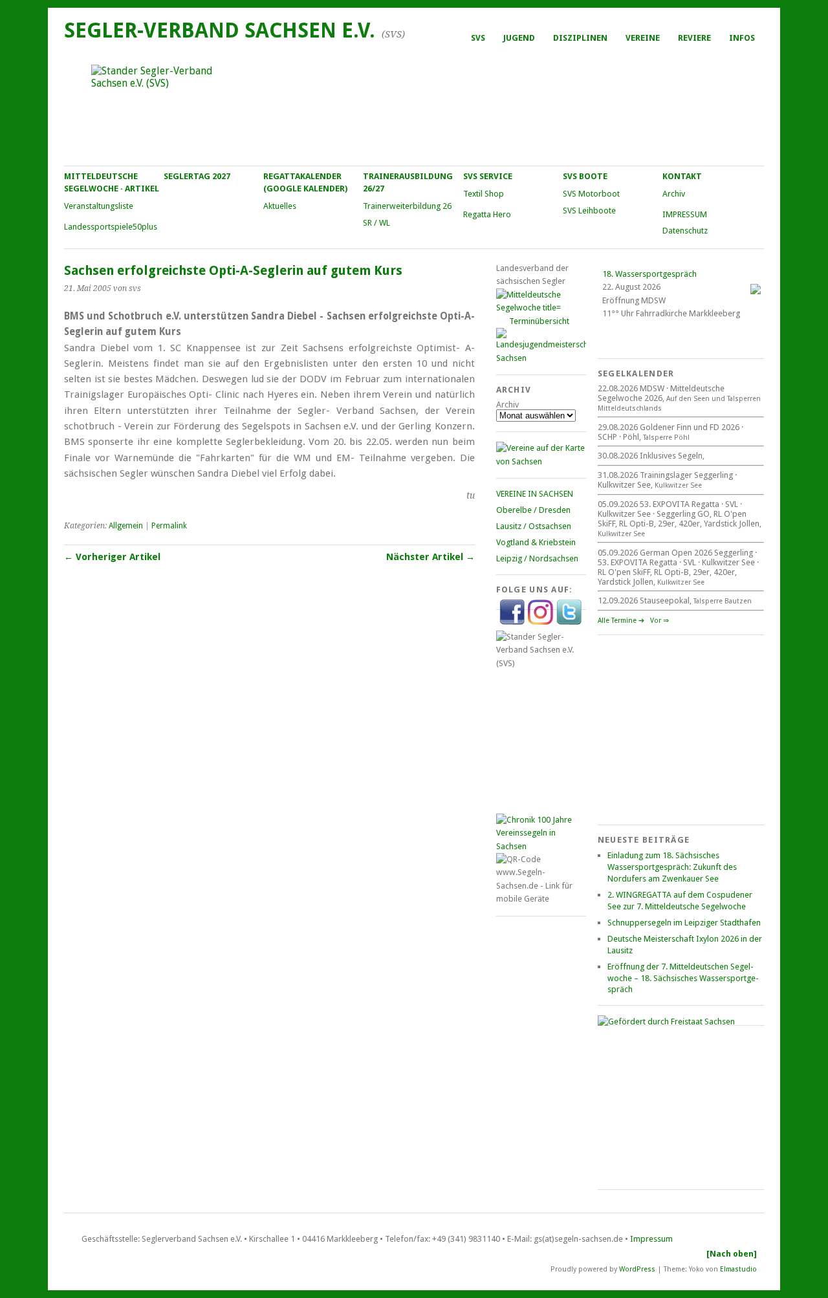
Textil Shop (483, 194)
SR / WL (376, 223)
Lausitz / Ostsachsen (533, 526)
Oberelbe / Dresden (533, 510)
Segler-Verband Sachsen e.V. (219, 30)
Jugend (519, 38)
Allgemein (126, 525)
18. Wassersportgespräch (649, 274)
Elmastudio (738, 1268)
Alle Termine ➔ (621, 620)
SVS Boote (585, 176)
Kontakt (682, 176)
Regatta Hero (487, 214)
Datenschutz (685, 230)
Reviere (694, 38)
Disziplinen (580, 38)
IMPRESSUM (684, 214)
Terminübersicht (539, 321)
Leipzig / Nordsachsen (537, 558)
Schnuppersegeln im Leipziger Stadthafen (684, 922)
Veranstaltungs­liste (98, 206)
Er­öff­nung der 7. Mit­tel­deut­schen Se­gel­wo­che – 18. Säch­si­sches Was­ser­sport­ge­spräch (683, 978)
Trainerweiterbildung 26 (407, 206)
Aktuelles (279, 206)
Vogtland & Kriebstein (536, 542)
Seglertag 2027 (197, 176)
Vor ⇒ (659, 620)
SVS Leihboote (589, 210)
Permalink (169, 525)
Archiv (673, 194)
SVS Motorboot (591, 194)
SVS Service (487, 176)
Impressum (651, 1239)
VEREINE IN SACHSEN (534, 494)
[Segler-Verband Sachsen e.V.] (413, 107)
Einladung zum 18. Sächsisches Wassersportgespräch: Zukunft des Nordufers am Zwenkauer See (672, 866)
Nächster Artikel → (430, 557)
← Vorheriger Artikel (112, 557)
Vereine (643, 38)
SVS (478, 38)
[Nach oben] (731, 1254)
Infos (742, 38)
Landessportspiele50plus (110, 227)
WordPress (637, 1268)
